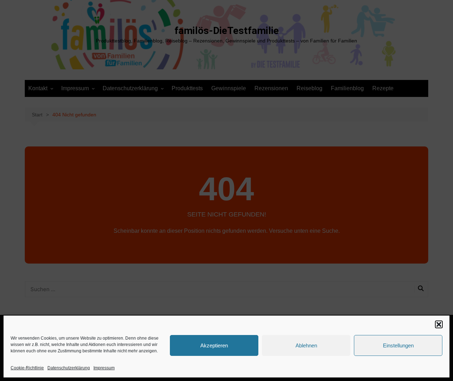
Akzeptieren (214, 345)
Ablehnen (306, 345)
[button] (438, 324)
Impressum (104, 367)
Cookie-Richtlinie (27, 367)
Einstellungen (398, 345)
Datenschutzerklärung (68, 367)
